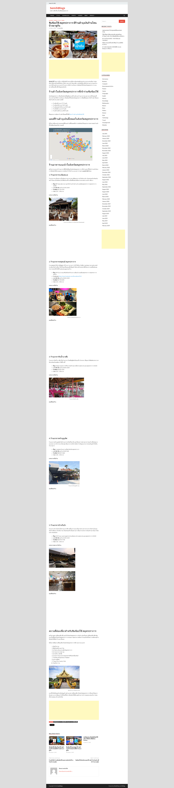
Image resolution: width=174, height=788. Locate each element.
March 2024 (105, 145)
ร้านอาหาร (69, 721)
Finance (55, 20)
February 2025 (106, 136)
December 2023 (106, 148)
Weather (104, 125)
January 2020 (105, 201)
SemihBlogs (57, 8)
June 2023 (105, 158)
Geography (105, 93)
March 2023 (105, 165)
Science (80, 15)
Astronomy (105, 79)
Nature (104, 105)
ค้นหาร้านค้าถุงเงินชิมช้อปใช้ (76, 114)
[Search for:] (113, 21)
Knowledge (105, 101)
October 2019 (106, 208)
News (86, 15)
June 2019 (105, 218)
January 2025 (105, 138)
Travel (52, 15)
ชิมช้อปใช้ (64, 721)
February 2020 (106, 199)
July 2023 (104, 155)
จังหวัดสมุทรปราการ (57, 721)
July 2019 (104, 216)
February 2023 (106, 167)
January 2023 (105, 170)
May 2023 (104, 160)
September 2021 (106, 187)
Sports (74, 15)
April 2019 (105, 223)
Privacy (92, 15)
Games (104, 91)
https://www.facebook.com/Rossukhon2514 (70, 276)
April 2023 (105, 162)
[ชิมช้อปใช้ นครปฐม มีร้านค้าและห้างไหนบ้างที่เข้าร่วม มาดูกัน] (74, 745)
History (104, 98)
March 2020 (105, 196)
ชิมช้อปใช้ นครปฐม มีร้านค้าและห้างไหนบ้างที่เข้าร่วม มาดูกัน (73, 748)
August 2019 (105, 213)
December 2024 (106, 141)
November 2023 (106, 150)
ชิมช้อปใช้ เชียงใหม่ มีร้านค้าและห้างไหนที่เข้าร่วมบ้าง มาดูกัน (56, 748)
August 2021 (105, 189)
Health (104, 96)
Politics (104, 110)
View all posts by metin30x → (66, 771)
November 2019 (106, 206)
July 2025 (104, 133)
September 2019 (106, 211)
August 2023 (105, 153)
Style (58, 15)
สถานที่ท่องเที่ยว (74, 721)
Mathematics (105, 103)
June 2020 (105, 194)
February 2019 (106, 225)
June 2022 (105, 182)
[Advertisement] (74, 69)
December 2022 (106, 172)
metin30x (60, 28)
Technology (65, 15)
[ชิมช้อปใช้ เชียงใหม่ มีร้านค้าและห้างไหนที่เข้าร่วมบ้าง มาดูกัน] (56, 745)
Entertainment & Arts (107, 86)
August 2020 (105, 191)
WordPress (116, 786)
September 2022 (106, 177)
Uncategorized (106, 122)
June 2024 (105, 143)
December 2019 (106, 204)
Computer (105, 84)
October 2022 (106, 175)
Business (51, 20)
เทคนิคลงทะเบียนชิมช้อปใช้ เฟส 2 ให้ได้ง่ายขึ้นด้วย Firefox (90, 738)
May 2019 (104, 220)
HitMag (123, 786)
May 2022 (104, 184)
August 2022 (105, 179)
